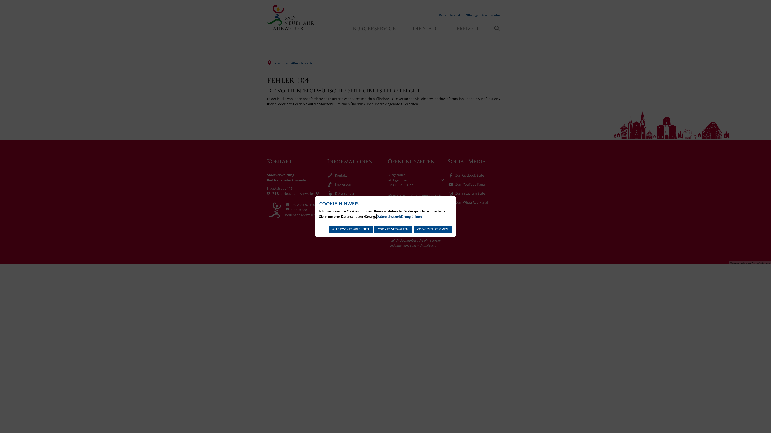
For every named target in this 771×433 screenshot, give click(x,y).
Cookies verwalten (393, 229)
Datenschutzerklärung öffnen (399, 216)
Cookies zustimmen (432, 229)
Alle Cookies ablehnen (350, 229)
